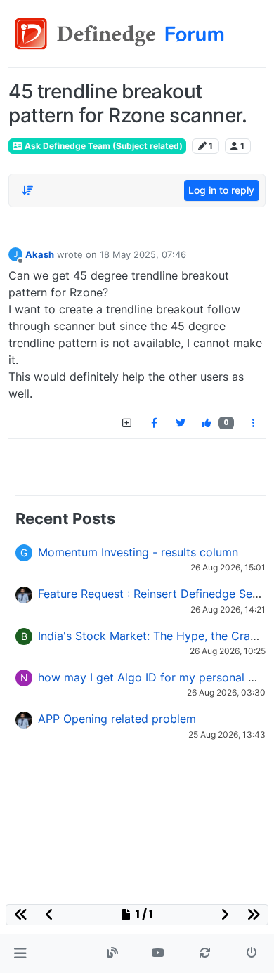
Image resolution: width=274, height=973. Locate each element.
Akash (39, 254)
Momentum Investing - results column (138, 552)
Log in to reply (221, 190)
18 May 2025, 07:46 (143, 254)
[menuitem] (154, 423)
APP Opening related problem (117, 719)
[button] (20, 953)
